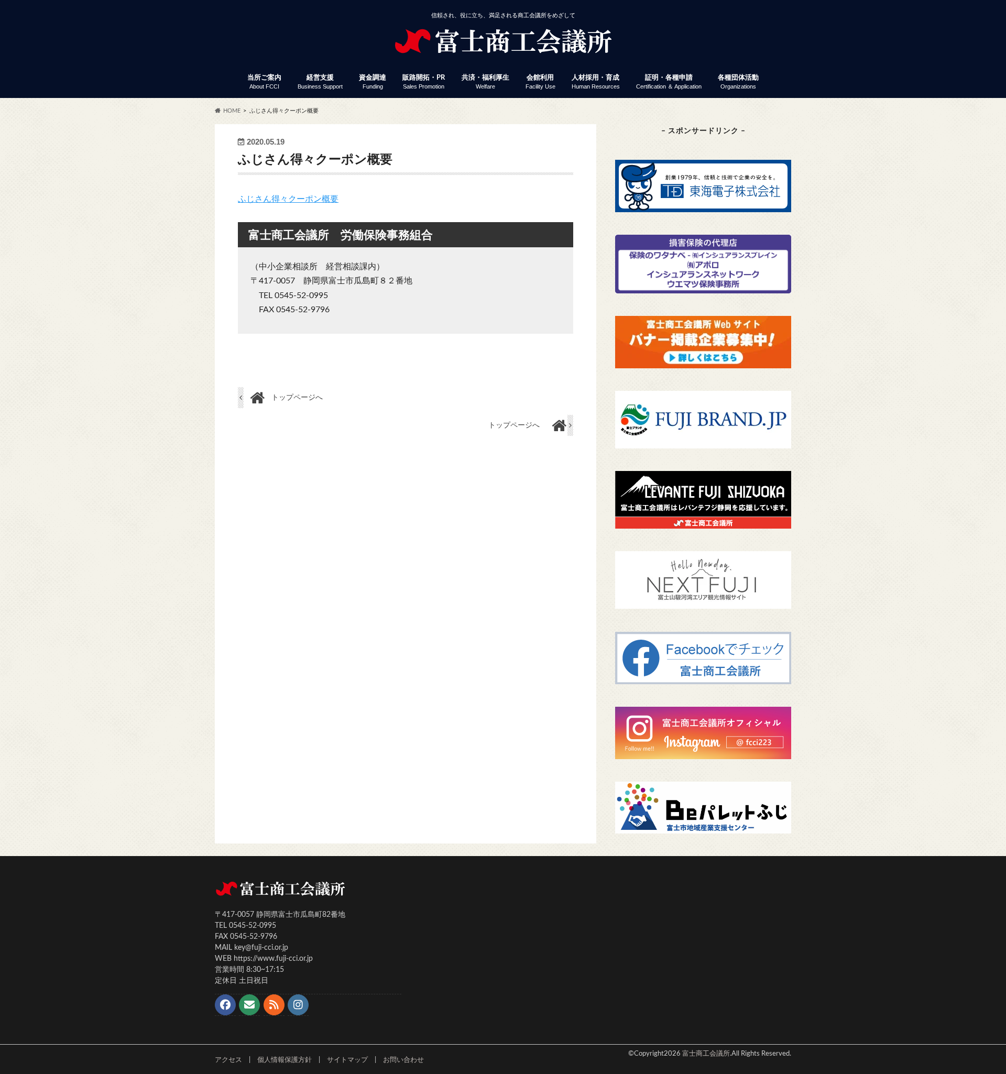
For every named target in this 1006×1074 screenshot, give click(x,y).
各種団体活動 (738, 82)
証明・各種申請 (669, 82)
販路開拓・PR (423, 82)
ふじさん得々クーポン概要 (288, 199)
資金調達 (372, 82)
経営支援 (320, 82)
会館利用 (540, 82)
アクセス (228, 1060)
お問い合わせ (403, 1060)
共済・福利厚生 (485, 82)
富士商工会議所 (706, 1053)
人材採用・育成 (596, 82)
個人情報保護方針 (284, 1060)
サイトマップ (347, 1060)
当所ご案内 (264, 82)
